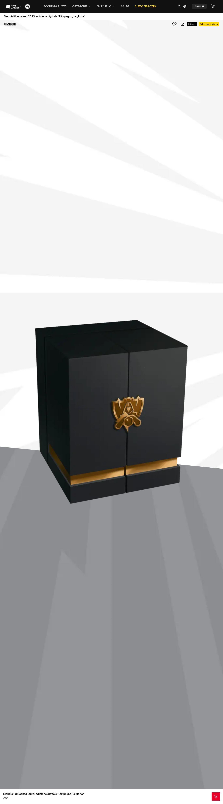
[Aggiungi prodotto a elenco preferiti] (174, 24)
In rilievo (104, 6)
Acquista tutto (54, 6)
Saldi (125, 6)
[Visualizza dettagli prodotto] (216, 796)
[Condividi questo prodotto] (182, 24)
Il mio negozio (145, 6)
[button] (214, 6)
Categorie (80, 6)
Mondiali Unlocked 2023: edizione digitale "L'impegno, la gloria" (43, 794)
